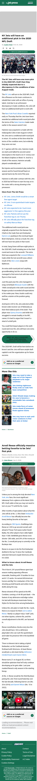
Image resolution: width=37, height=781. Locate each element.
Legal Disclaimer (29, 756)
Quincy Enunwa (16, 313)
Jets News (11, 429)
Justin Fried (8, 45)
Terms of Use (28, 752)
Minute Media (11, 767)
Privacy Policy (7, 752)
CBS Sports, (16, 524)
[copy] (13, 48)
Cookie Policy (7, 756)
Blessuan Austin (21, 285)
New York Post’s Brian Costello (16, 114)
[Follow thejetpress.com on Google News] (32, 362)
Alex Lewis (15, 261)
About (4, 749)
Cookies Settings (8, 763)
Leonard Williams (27, 255)
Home (4, 429)
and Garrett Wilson (18, 685)
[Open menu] (3, 3)
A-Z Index (26, 759)
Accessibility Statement (10, 759)
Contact (26, 749)
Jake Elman (8, 460)
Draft (9, 733)
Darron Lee (6, 236)
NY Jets (8, 94)
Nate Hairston (19, 122)
